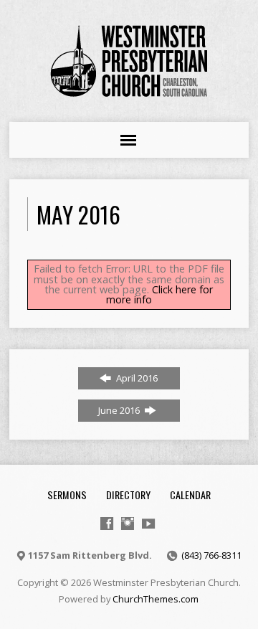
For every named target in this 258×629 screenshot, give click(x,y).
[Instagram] (127, 523)
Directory (128, 494)
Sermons (67, 494)
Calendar (190, 494)
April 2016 (136, 378)
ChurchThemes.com (156, 598)
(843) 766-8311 (211, 555)
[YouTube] (148, 523)
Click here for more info (160, 294)
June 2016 (120, 410)
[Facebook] (106, 523)
